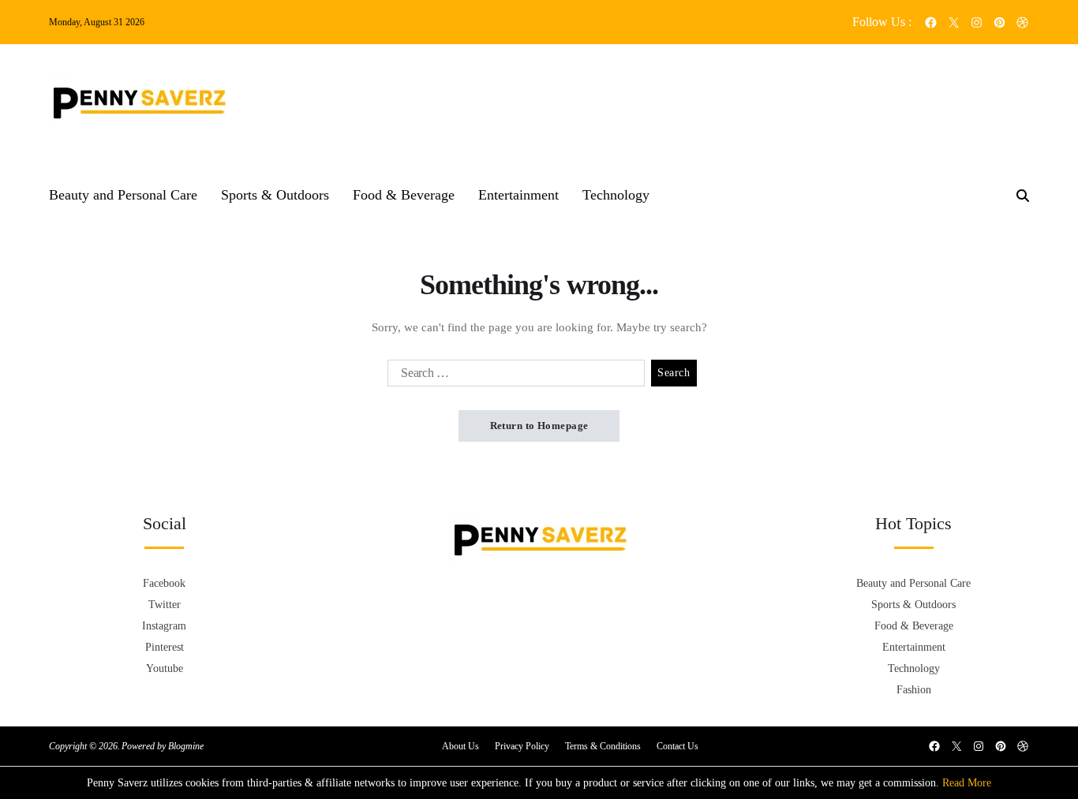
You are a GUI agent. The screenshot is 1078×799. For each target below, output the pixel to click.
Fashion (913, 690)
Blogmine (186, 746)
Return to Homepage (539, 425)
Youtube (164, 668)
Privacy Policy (522, 746)
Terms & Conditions (603, 746)
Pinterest (164, 647)
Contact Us (677, 746)
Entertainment (518, 195)
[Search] (1022, 195)
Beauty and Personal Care (123, 195)
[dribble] (1022, 22)
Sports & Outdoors (275, 195)
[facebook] (931, 22)
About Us (460, 746)
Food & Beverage (404, 195)
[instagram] (976, 22)
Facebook (164, 583)
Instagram (164, 626)
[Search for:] (513, 376)
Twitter (164, 604)
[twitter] (953, 22)
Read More (966, 783)
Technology (615, 195)
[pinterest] (999, 22)
